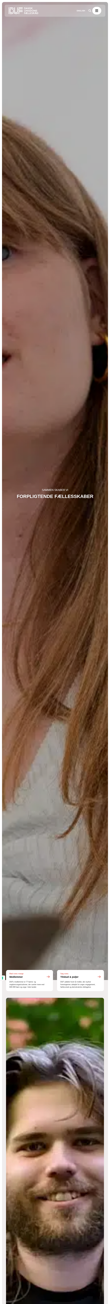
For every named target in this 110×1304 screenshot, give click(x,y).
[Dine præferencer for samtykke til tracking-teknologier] (2, 978)
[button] (96, 10)
